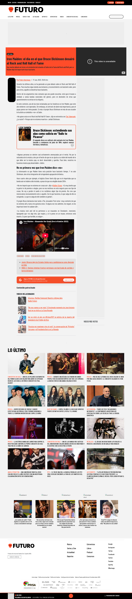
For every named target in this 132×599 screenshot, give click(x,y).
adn (92, 582)
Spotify (110, 565)
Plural (61, 590)
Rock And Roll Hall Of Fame (38, 256)
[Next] (79, 596)
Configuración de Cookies (67, 577)
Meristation (93, 590)
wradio (63, 585)
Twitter (110, 558)
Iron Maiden (20, 256)
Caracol (98, 582)
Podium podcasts (44, 587)
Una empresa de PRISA (29, 583)
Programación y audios (113, 595)
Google (110, 544)
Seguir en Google (68, 280)
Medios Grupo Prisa (29, 588)
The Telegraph (70, 116)
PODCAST (38, 2)
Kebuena (98, 585)
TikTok (110, 551)
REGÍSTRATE (120, 2)
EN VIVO (14, 2)
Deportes (44, 16)
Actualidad (36, 16)
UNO (57, 585)
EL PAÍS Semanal (81, 585)
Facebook (111, 554)
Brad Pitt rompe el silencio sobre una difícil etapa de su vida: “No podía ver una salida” (109, 521)
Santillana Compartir (72, 582)
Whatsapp (111, 568)
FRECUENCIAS (30, 2)
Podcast (90, 552)
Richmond (44, 590)
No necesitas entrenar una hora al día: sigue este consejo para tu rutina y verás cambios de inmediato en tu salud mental (44, 523)
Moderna (53, 590)
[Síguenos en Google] (103, 9)
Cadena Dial (92, 585)
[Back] (62, 596)
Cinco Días (70, 585)
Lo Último (10, 16)
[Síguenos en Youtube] (117, 9)
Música (18, 16)
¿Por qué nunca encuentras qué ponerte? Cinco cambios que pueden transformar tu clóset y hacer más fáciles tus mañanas (88, 523)
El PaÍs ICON (69, 590)
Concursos (84, 16)
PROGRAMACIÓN (21, 2)
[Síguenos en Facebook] (112, 9)
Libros (89, 548)
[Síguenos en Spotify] (120, 9)
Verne (87, 585)
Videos (62, 16)
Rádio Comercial (101, 590)
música (27, 256)
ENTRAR (111, 2)
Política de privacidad (43, 577)
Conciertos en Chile (72, 16)
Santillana (62, 582)
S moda (77, 590)
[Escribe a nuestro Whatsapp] (123, 9)
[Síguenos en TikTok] (109, 9)
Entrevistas (53, 16)
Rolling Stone (57, 185)
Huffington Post (48, 585)
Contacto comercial (14, 557)
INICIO (9, 2)
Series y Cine (26, 16)
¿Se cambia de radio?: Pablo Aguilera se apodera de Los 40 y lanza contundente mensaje (23, 521)
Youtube (110, 561)
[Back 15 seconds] (66, 596)
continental (76, 585)
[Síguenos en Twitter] (115, 9)
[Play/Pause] (71, 596)
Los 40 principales (54, 582)
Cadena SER (80, 582)
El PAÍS (45, 582)
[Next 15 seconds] (75, 596)
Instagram (111, 547)
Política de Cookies (55, 577)
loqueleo (84, 590)
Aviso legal (34, 577)
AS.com (86, 582)
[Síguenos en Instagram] (106, 9)
